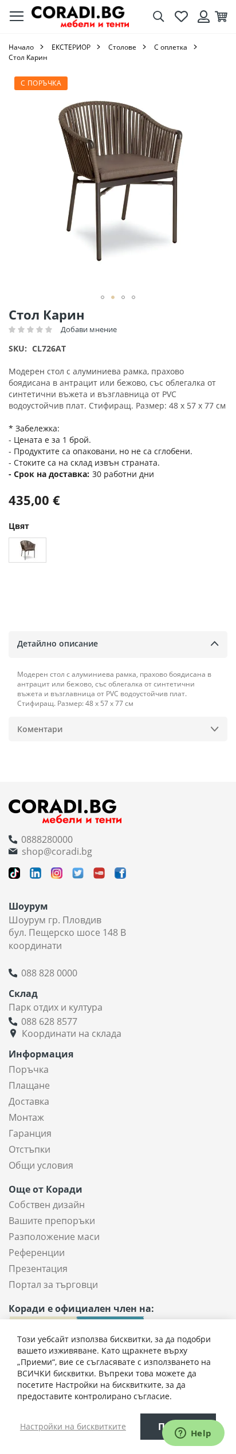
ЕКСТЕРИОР (71, 47)
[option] (27, 550)
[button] (102, 297)
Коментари (39, 729)
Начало (21, 47)
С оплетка (170, 47)
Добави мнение (89, 329)
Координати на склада (71, 1033)
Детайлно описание (57, 643)
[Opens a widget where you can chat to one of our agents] (193, 1434)
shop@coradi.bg (57, 851)
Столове (122, 47)
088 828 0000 (49, 973)
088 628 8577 (49, 1021)
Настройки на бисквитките (73, 1426)
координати (35, 945)
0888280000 (47, 839)
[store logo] (80, 16)
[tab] (118, 644)
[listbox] (118, 552)
